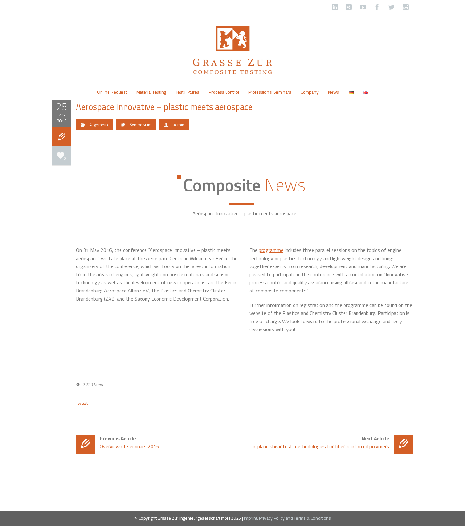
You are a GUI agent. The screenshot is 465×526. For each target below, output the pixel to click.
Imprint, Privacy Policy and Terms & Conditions (287, 518)
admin (178, 124)
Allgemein (98, 124)
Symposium (140, 124)
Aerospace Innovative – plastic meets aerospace (164, 106)
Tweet (82, 403)
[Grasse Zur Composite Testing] (232, 49)
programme (271, 250)
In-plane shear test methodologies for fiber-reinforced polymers (320, 442)
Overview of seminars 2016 (129, 442)
